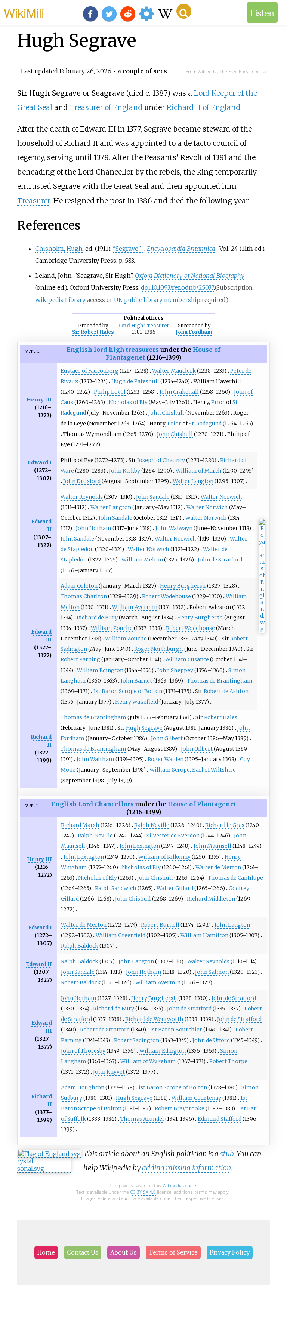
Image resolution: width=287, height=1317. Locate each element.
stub (227, 1153)
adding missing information (186, 1167)
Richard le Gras (224, 825)
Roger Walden (165, 759)
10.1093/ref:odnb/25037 (182, 287)
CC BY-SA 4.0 (143, 1192)
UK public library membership (157, 300)
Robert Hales (220, 717)
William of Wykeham (148, 1061)
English (79, 349)
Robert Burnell (160, 924)
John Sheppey (175, 670)
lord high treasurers (126, 349)
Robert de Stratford (105, 1029)
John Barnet (136, 680)
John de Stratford (220, 559)
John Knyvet (109, 1071)
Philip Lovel (110, 391)
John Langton (232, 924)
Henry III (39, 399)
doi (145, 287)
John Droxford (82, 481)
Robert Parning (80, 659)
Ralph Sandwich (115, 888)
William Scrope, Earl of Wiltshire (192, 769)
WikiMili (24, 12)
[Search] (183, 11)
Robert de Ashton (226, 691)
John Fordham (194, 332)
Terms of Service (173, 1252)
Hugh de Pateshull (135, 381)
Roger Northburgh (158, 649)
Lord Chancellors (106, 804)
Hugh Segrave (144, 727)
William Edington (100, 670)
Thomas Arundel (142, 1119)
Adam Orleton (79, 585)
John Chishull (166, 412)
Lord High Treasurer (143, 326)
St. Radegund (205, 423)
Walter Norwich (221, 496)
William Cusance (187, 659)
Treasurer (33, 200)
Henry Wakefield (136, 701)
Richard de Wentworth (154, 1019)
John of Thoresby (83, 1050)
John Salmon (212, 972)
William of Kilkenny (164, 856)
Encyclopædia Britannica (181, 248)
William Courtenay (196, 1098)
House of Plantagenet (202, 804)
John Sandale (153, 496)
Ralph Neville (151, 825)
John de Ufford (211, 1040)
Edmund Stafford (219, 1119)
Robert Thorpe (228, 1061)
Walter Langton (193, 481)
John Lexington (140, 846)
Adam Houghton (82, 1087)
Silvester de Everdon (173, 835)
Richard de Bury (97, 617)
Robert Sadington (136, 1040)
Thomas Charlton (84, 596)
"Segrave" (127, 248)
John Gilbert (167, 738)
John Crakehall (179, 391)
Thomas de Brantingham (220, 680)
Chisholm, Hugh (59, 248)
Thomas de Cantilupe (235, 877)
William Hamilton (204, 935)
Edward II (39, 964)
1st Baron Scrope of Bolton (127, 691)
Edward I (40, 462)
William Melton (142, 559)
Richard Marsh (80, 825)
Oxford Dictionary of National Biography (189, 275)
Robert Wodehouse (166, 596)
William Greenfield (120, 935)
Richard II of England (203, 107)
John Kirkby (124, 470)
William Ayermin (134, 607)
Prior (218, 402)
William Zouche (112, 628)
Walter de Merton (218, 867)
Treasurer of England (106, 107)
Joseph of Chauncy (161, 460)
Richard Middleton (211, 898)
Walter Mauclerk (174, 370)
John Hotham (93, 528)
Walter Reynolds (82, 496)
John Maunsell (212, 846)
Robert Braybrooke (179, 1108)
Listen (262, 12)
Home (46, 1252)
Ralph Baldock (79, 945)
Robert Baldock (81, 982)
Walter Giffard (175, 888)
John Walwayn (173, 528)
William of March (199, 470)
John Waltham (95, 759)
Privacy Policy (230, 1252)
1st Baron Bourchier (176, 1029)
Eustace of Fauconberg (89, 370)
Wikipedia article (179, 1185)
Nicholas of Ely (128, 402)
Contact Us (82, 1252)
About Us (123, 1252)
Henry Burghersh (183, 585)
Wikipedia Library (60, 300)
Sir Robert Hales (93, 332)
